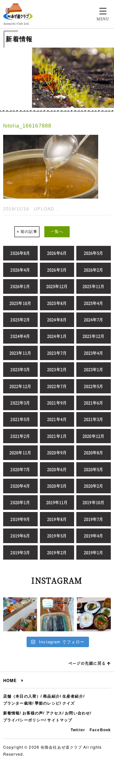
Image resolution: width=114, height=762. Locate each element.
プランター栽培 (17, 703)
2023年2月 (57, 369)
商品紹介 (51, 696)
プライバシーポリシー (24, 720)
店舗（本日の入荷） (22, 696)
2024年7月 (94, 319)
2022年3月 (20, 402)
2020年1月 (20, 502)
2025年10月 (20, 303)
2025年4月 (94, 303)
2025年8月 (57, 303)
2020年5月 (94, 469)
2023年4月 (94, 353)
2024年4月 (20, 336)
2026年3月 (57, 270)
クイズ (68, 703)
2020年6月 (57, 469)
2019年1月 (94, 552)
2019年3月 (20, 552)
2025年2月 (20, 319)
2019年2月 (57, 552)
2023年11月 (20, 353)
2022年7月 (57, 386)
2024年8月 (57, 319)
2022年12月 (20, 386)
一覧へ (57, 231)
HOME (12, 680)
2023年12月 (93, 336)
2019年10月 (93, 502)
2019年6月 (20, 535)
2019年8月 (57, 519)
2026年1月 (20, 286)
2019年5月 (57, 535)
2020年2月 (94, 486)
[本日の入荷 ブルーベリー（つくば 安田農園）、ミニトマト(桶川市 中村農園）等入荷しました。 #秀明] (57, 614)
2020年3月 (57, 486)
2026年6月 (57, 253)
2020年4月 (20, 486)
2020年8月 (94, 452)
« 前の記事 (27, 231)
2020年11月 (20, 452)
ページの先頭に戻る (87, 663)
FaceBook (100, 730)
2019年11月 (57, 502)
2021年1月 (57, 436)
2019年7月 (94, 519)
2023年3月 (20, 369)
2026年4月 (20, 270)
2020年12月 (93, 436)
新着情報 (11, 713)
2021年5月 (20, 419)
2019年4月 (94, 535)
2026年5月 (94, 253)
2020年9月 (57, 452)
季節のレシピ (47, 703)
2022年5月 (94, 386)
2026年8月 (20, 253)
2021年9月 (57, 402)
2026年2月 (94, 270)
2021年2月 (20, 436)
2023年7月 (57, 353)
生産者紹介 (72, 696)
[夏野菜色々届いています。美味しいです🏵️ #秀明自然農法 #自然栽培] (20, 614)
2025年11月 (93, 286)
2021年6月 (94, 402)
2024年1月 (57, 336)
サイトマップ (59, 720)
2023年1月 (94, 369)
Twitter (78, 730)
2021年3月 (94, 419)
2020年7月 (20, 469)
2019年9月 (20, 519)
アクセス (54, 713)
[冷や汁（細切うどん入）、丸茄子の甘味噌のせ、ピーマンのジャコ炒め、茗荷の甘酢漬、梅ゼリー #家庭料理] (94, 614)
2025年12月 (57, 286)
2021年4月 (57, 419)
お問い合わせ (77, 713)
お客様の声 (32, 713)
